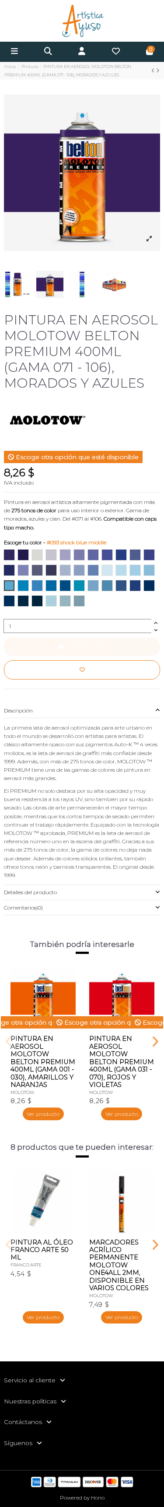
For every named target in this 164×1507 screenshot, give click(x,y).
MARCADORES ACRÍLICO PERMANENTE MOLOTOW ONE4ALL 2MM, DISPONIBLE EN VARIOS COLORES (119, 1265)
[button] (9, 1042)
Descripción (18, 710)
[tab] (82, 710)
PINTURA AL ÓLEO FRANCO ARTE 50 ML (41, 1250)
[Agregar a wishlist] (82, 670)
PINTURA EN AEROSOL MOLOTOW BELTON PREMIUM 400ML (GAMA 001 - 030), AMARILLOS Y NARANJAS (42, 1062)
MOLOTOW (22, 1092)
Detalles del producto (30, 892)
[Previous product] (153, 70)
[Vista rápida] (69, 992)
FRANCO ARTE (26, 1264)
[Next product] (158, 70)
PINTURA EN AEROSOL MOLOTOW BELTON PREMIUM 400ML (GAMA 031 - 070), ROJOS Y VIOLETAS (121, 1062)
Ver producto (43, 1114)
